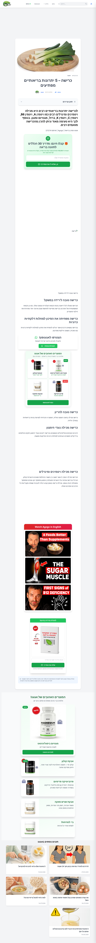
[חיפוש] (86, 4)
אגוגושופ (37, 4)
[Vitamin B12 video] (48, 597)
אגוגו (42, 92)
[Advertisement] (48, 24)
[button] (48, 101)
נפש (53, 4)
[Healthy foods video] (48, 544)
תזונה (69, 75)
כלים (46, 4)
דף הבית (75, 75)
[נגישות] (91, 4)
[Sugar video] (48, 570)
